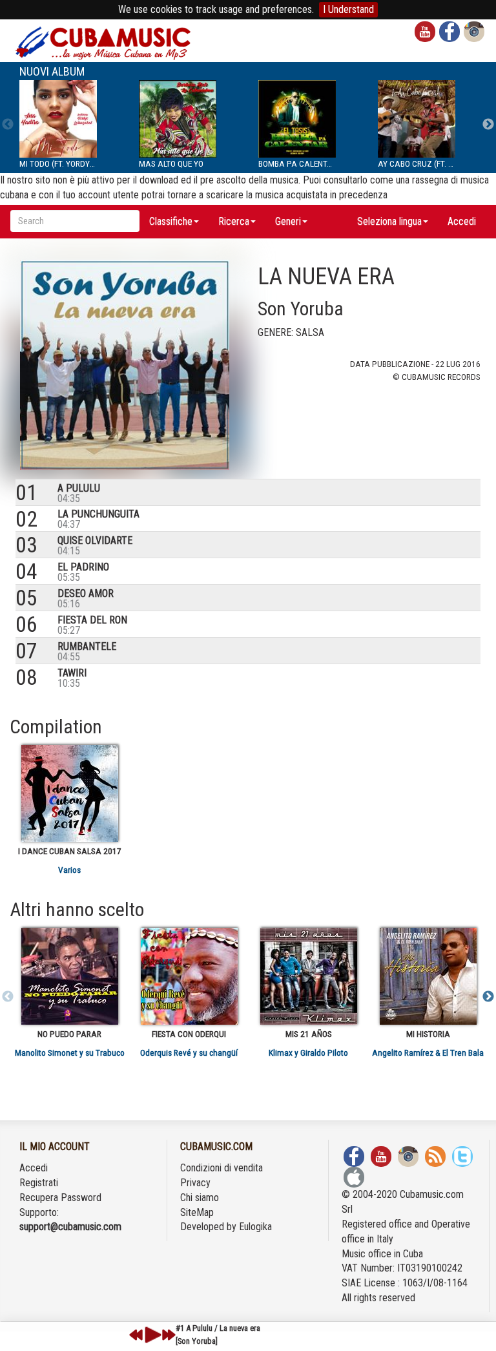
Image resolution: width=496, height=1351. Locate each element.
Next (488, 124)
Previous (7, 124)
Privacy (195, 1183)
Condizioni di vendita (221, 1168)
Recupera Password (60, 1197)
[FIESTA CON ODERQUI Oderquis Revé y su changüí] (188, 976)
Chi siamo (199, 1197)
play (151, 1335)
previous (136, 1335)
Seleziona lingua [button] (389, 221)
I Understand (348, 9)
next (169, 1335)
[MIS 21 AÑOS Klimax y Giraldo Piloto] (308, 976)
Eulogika (255, 1226)
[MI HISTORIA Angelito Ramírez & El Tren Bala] (427, 976)
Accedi (462, 221)
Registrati (38, 1183)
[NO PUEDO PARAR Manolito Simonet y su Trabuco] (69, 976)
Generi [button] (288, 221)
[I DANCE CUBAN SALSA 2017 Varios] (69, 793)
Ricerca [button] (233, 221)
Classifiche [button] (170, 221)
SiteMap (197, 1212)
